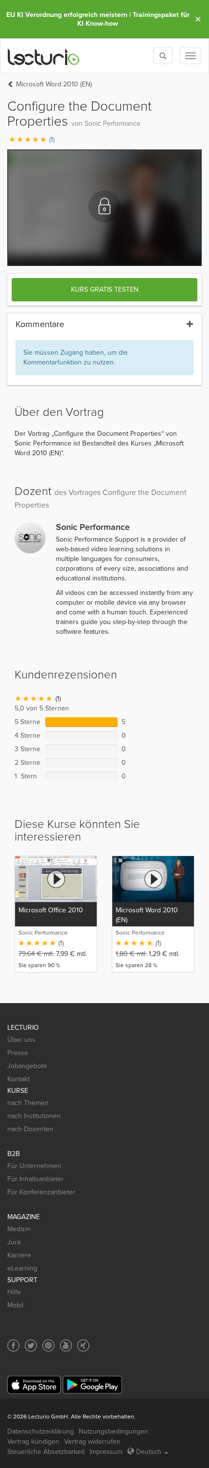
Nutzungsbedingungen (113, 1431)
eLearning (22, 1268)
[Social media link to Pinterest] (48, 1345)
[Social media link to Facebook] (13, 1345)
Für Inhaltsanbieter (35, 1179)
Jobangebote (27, 1066)
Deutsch (148, 1452)
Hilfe (14, 1292)
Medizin (19, 1229)
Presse (17, 1053)
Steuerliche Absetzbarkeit (46, 1452)
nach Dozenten (30, 1129)
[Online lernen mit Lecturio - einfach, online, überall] (44, 56)
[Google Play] (92, 1385)
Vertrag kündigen (33, 1441)
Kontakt (18, 1079)
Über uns (21, 1040)
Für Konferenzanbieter (41, 1192)
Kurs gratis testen (105, 289)
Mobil (15, 1305)
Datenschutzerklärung (40, 1431)
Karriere (19, 1255)
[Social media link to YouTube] (66, 1345)
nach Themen (28, 1103)
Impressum (105, 1452)
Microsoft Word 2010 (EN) (54, 84)
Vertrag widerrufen (92, 1441)
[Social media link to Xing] (83, 1345)
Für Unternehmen (34, 1166)
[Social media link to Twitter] (31, 1345)
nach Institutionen (34, 1116)
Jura (13, 1242)
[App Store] (34, 1385)
